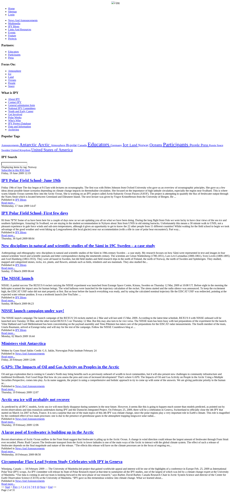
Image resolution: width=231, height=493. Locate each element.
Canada (83, 145)
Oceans (156, 145)
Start (7, 487)
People (195, 145)
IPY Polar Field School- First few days (34, 213)
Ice (126, 144)
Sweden (6, 150)
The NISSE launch (17, 278)
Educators (99, 144)
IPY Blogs (20, 199)
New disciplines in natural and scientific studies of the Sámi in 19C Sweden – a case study (78, 245)
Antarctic (28, 144)
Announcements (10, 145)
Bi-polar (72, 145)
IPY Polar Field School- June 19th (31, 180)
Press (205, 145)
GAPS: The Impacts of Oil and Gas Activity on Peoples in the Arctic (60, 367)
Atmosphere (58, 145)
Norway (143, 145)
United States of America (52, 150)
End (50, 487)
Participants (176, 144)
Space (220, 145)
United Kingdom (21, 150)
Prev (15, 487)
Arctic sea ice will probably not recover (35, 399)
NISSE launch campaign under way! (32, 311)
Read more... (8, 202)
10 (38, 487)
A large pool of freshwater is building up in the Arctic (47, 432)
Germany (117, 145)
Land (134, 145)
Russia (213, 145)
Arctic (44, 144)
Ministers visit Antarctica (23, 343)
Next (42, 487)
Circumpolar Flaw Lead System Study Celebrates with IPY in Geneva (61, 461)
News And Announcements (30, 353)
